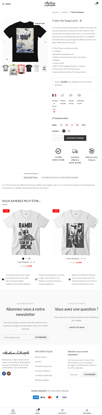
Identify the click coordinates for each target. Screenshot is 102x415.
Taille (54, 125)
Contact (38, 361)
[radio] (61, 125)
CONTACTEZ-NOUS (76, 327)
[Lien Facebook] (4, 374)
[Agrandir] (7, 59)
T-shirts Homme (77, 12)
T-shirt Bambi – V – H (26, 262)
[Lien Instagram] (9, 374)
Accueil (55, 12)
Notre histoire (41, 357)
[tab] (31, 177)
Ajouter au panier (75, 138)
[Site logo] (50, 4)
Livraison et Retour (43, 371)
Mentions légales (42, 380)
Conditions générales (43, 375)
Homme (64, 12)
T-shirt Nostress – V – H (76, 258)
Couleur (55, 131)
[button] (4, 42)
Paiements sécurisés (43, 366)
